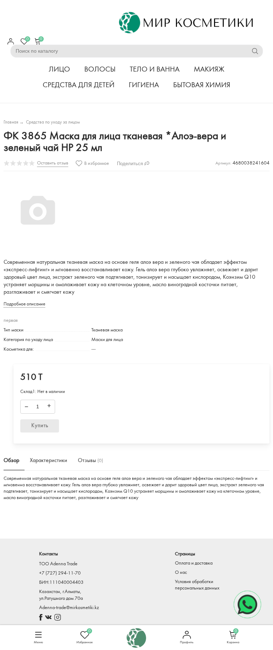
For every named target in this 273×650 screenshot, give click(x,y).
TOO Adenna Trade (58, 564)
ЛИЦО (59, 69)
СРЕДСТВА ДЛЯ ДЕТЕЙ (78, 85)
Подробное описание (24, 304)
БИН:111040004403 (61, 582)
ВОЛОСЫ (100, 69)
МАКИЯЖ (209, 69)
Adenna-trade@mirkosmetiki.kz (69, 608)
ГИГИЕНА (144, 85)
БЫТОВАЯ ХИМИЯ (201, 85)
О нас (181, 572)
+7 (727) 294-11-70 (60, 573)
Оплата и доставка (194, 563)
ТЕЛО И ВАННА (155, 69)
